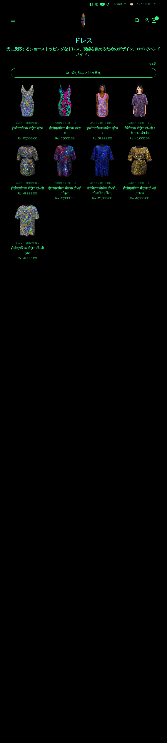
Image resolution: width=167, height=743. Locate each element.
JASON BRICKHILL (27, 122)
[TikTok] (108, 4)
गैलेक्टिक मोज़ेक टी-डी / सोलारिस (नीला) (102, 190)
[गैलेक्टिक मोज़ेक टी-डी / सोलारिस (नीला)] (102, 160)
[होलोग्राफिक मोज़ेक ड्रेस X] (27, 100)
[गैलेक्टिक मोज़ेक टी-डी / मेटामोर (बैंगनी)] (139, 100)
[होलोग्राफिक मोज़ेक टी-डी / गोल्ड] (139, 160)
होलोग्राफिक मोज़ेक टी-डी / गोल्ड (139, 190)
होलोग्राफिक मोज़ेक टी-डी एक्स (27, 250)
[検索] (137, 20)
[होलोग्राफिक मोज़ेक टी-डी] (27, 160)
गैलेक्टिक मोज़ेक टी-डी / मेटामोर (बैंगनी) (140, 130)
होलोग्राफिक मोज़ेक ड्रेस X (27, 130)
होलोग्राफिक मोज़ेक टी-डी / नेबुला (64, 190)
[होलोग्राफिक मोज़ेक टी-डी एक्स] (27, 220)
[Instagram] (97, 4)
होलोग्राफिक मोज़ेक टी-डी (27, 188)
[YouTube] (102, 4)
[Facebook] (91, 4)
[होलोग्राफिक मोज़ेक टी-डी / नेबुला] (64, 160)
